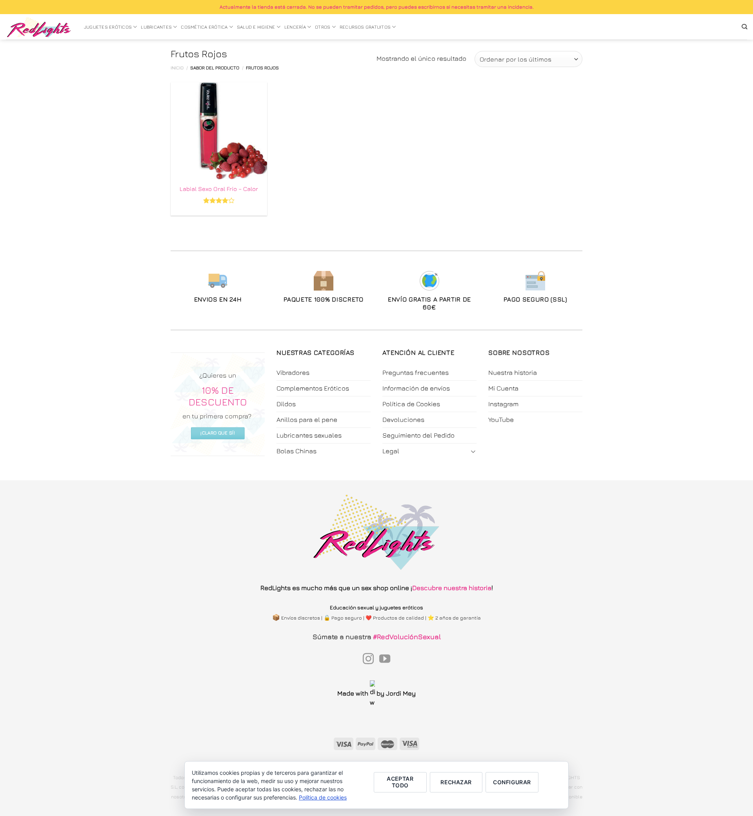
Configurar (512, 782)
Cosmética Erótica (204, 27)
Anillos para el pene (306, 419)
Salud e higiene (256, 27)
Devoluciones (403, 419)
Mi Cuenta (503, 388)
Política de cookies (323, 797)
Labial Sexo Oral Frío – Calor (219, 188)
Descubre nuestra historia (451, 588)
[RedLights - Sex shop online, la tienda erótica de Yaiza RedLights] (39, 27)
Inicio (177, 68)
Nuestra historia (512, 372)
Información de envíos (416, 388)
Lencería (295, 27)
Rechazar (455, 782)
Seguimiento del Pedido (418, 435)
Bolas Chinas (296, 451)
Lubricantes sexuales (309, 435)
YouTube (501, 419)
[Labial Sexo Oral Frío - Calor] (219, 130)
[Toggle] (473, 451)
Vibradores (292, 372)
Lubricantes (156, 27)
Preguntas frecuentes (415, 372)
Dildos (286, 404)
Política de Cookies (411, 404)
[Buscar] (744, 27)
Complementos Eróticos (312, 388)
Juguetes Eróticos (108, 27)
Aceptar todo (400, 782)
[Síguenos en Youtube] (384, 659)
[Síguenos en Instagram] (368, 659)
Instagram (503, 404)
